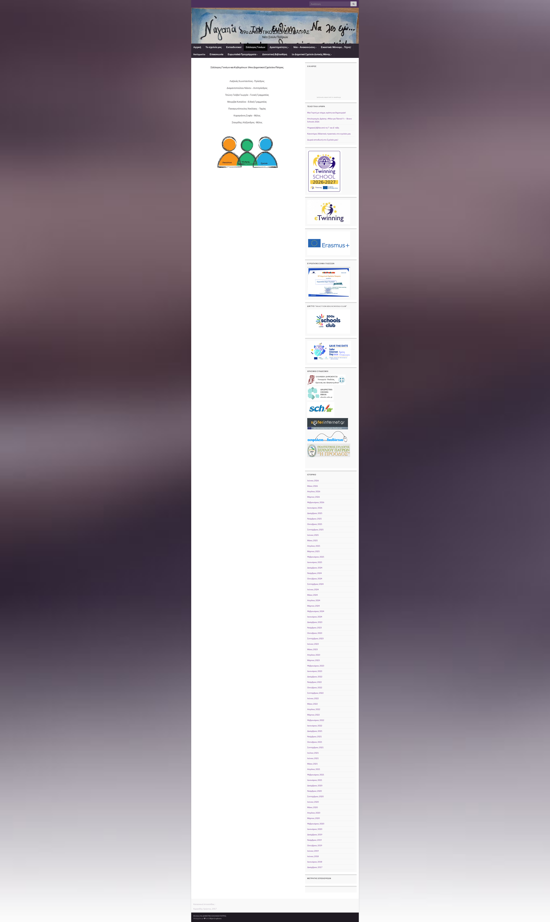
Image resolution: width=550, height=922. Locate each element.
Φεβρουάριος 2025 (315, 557)
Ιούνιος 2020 (313, 802)
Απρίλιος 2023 (313, 655)
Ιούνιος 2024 (313, 589)
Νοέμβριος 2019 (314, 840)
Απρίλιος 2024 (313, 600)
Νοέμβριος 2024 (314, 573)
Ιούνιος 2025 (313, 535)
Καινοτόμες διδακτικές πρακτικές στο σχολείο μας (329, 133)
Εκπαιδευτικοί (233, 47)
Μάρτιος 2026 (313, 497)
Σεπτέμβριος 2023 (315, 638)
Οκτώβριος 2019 (314, 845)
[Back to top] (543, 915)
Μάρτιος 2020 (313, 818)
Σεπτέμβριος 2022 (315, 693)
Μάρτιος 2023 (313, 660)
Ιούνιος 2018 (313, 856)
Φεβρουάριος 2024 (315, 611)
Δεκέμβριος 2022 (314, 676)
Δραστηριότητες (279, 47)
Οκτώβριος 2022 (314, 687)
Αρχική (197, 47)
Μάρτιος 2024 (313, 606)
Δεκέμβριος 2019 (314, 834)
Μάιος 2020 (312, 807)
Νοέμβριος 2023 (314, 627)
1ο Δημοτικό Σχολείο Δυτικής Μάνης (311, 54)
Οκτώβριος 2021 (314, 742)
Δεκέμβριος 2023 (314, 622)
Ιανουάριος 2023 (314, 671)
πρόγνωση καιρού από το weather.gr (329, 97)
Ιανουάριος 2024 (314, 616)
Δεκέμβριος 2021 (314, 731)
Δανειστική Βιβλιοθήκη (274, 54)
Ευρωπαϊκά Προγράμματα (242, 54)
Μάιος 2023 (312, 649)
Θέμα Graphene (215, 918)
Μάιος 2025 (312, 540)
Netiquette (199, 54)
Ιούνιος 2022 (313, 698)
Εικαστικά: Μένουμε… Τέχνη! (336, 47)
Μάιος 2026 (312, 486)
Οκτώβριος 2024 (314, 578)
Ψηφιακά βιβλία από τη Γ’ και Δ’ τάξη (323, 127)
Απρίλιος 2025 (313, 546)
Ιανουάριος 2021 (314, 780)
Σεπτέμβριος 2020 (315, 796)
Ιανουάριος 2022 (314, 725)
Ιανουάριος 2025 (314, 562)
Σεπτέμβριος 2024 (315, 584)
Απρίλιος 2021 (313, 769)
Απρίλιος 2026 (313, 491)
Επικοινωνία (216, 54)
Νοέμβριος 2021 (314, 736)
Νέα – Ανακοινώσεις (304, 47)
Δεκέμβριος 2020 (314, 785)
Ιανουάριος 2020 (314, 829)
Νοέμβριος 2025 (314, 518)
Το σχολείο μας (214, 47)
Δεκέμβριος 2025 (314, 513)
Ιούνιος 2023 (313, 644)
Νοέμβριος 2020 (314, 791)
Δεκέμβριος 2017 (314, 867)
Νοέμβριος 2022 (314, 682)
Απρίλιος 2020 (313, 812)
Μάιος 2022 (312, 704)
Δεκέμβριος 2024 (314, 567)
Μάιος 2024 (312, 595)
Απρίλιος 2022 (313, 709)
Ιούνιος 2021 (313, 758)
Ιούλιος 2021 (313, 753)
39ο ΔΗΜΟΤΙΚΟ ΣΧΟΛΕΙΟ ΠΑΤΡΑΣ (275, 32)
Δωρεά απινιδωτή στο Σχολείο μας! (322, 139)
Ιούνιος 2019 (313, 851)
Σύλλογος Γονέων (255, 47)
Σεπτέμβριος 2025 (315, 529)
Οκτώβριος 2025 (314, 524)
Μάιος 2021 (312, 763)
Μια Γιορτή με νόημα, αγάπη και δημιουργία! (326, 112)
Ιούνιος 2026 (313, 480)
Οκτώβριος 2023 (314, 633)
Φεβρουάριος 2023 (315, 665)
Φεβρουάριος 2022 (315, 720)
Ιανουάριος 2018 (314, 862)
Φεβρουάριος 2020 (315, 823)
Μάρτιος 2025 (313, 551)
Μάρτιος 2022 (313, 714)
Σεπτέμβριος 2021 (315, 747)
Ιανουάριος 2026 (314, 508)
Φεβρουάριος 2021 (315, 774)
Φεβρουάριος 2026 (315, 502)
